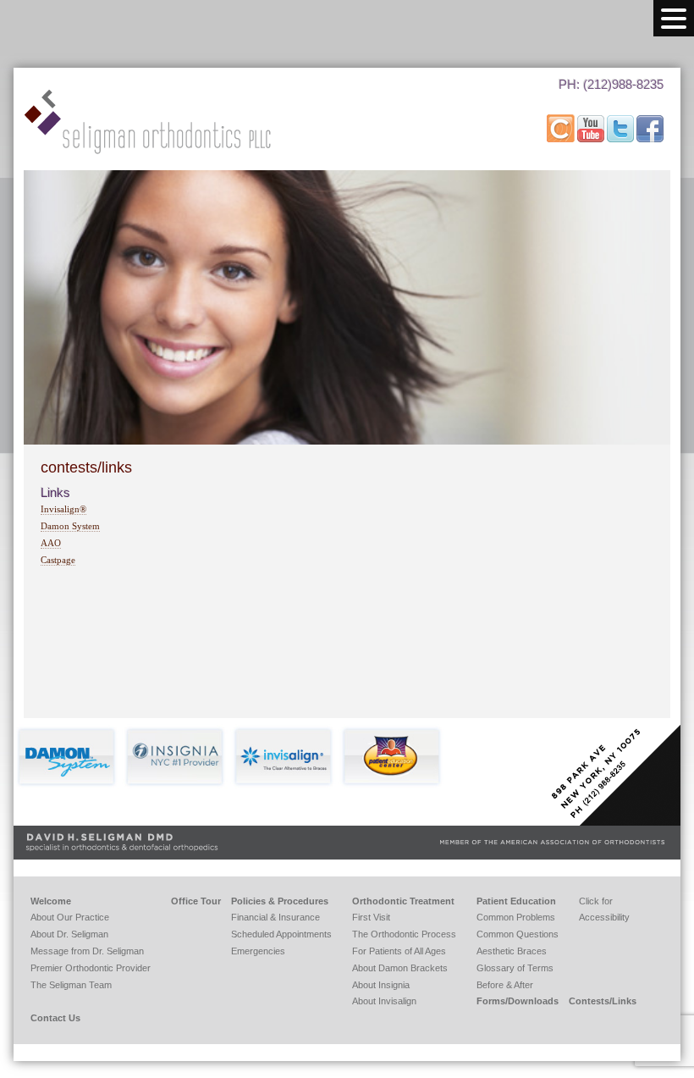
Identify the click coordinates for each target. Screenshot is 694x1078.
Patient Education (516, 901)
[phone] (600, 105)
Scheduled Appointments (281, 934)
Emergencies (258, 951)
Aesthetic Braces (511, 951)
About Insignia (381, 985)
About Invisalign (384, 1001)
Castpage (58, 560)
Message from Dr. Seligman (87, 951)
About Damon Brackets (400, 968)
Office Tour (196, 901)
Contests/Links (602, 1001)
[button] (673, 18)
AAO (51, 543)
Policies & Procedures (279, 901)
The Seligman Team (71, 985)
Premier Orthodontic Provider (90, 968)
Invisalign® (63, 509)
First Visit (371, 917)
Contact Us (55, 1018)
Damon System (70, 526)
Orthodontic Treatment (403, 901)
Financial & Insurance (275, 917)
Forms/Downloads (517, 1001)
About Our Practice (69, 917)
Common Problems (515, 917)
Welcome (50, 901)
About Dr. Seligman (69, 934)
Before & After (504, 985)
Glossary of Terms (515, 968)
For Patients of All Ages (399, 951)
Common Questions (517, 934)
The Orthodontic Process (404, 934)
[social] (562, 139)
